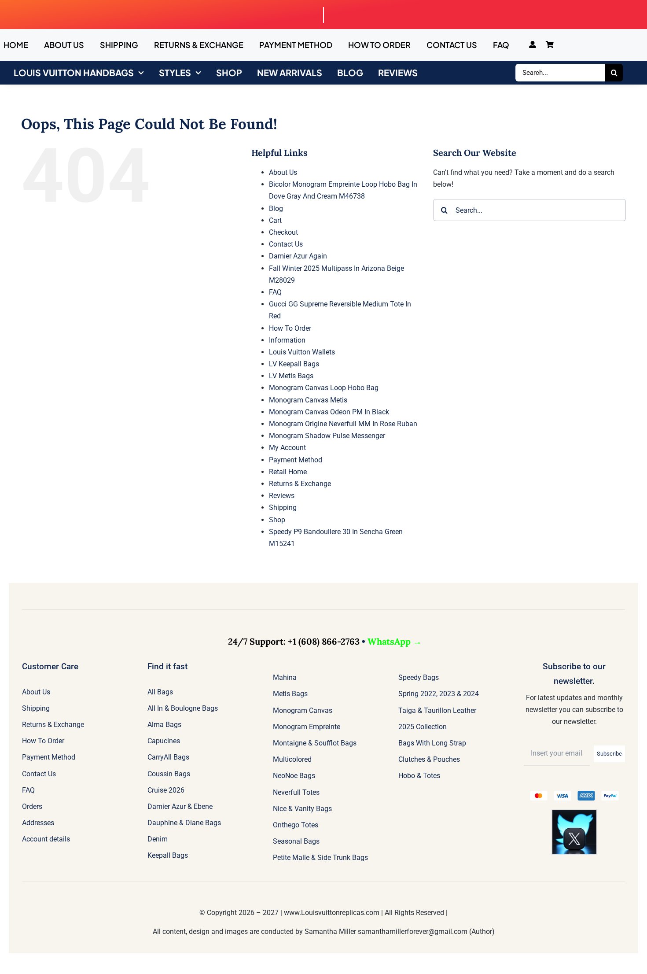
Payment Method (295, 460)
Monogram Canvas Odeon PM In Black (329, 412)
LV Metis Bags (291, 376)
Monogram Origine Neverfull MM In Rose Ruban (343, 424)
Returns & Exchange (300, 484)
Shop (277, 520)
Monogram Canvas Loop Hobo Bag (324, 388)
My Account (287, 447)
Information (287, 340)
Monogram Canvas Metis (308, 400)
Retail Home (288, 472)
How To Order (290, 328)
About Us (283, 172)
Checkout (283, 232)
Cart (275, 220)
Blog (276, 208)
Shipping (283, 507)
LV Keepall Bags (294, 364)
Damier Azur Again (298, 256)
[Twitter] (574, 813)
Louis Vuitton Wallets (302, 352)
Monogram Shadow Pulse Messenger (327, 436)
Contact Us (286, 244)
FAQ (275, 292)
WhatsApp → (395, 641)
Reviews (281, 495)
